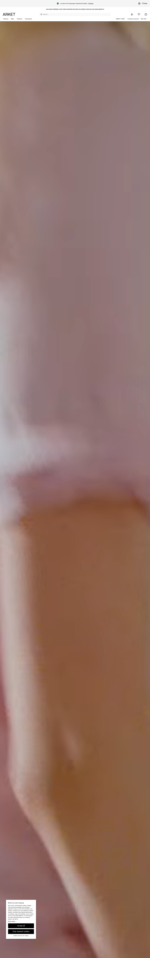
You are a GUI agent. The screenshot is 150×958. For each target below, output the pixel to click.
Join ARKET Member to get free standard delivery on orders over (67, 9)
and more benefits (98, 9)
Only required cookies (21, 931)
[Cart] (145, 14)
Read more (12, 921)
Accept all (21, 926)
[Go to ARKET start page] (9, 14)
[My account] (132, 14)
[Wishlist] (139, 14)
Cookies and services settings (21, 935)
